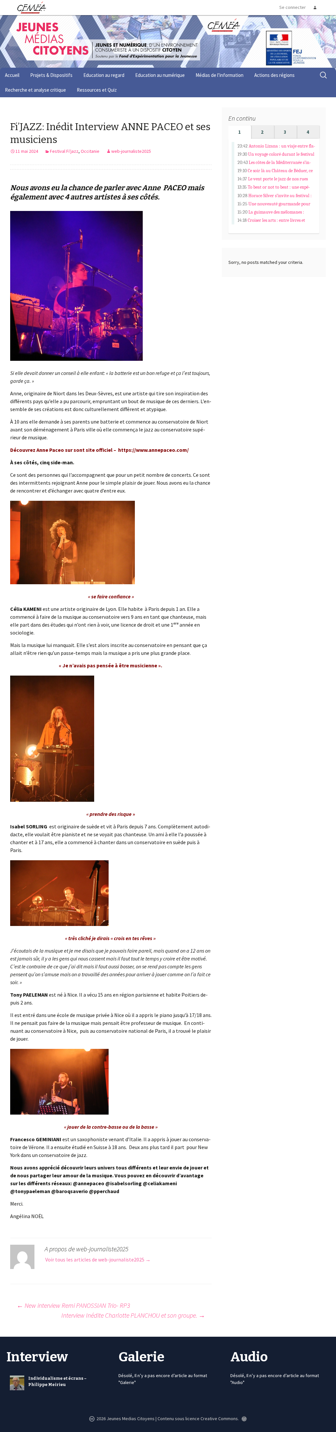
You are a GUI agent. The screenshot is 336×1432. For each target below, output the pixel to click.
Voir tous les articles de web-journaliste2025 (98, 1259)
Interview (37, 1357)
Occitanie (90, 151)
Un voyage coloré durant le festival (281, 154)
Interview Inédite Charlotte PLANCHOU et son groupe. (133, 1315)
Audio (249, 1357)
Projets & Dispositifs (51, 75)
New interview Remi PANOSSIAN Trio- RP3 (73, 1305)
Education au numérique (160, 75)
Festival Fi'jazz (64, 151)
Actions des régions (274, 75)
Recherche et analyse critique (35, 90)
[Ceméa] (31, 7)
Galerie (141, 1357)
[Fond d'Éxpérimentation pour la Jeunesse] (222, 24)
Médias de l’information (219, 75)
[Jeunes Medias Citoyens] (101, 47)
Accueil (12, 75)
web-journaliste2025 (131, 151)
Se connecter (292, 7)
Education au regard (103, 75)
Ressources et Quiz (97, 90)
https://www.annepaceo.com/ (153, 450)
